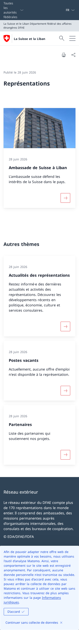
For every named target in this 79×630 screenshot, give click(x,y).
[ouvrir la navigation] (72, 38)
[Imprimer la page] (63, 55)
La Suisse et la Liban (29, 39)
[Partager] (73, 55)
